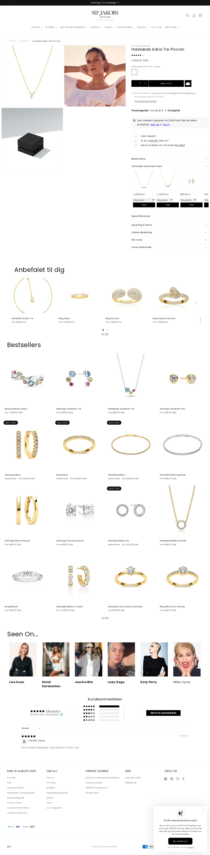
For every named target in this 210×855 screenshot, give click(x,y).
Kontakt (11, 777)
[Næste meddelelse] (202, 2)
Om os (50, 777)
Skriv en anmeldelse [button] (163, 713)
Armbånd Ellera (116, 475)
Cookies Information (18, 808)
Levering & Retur (16, 787)
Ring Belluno (11, 606)
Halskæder (24, 41)
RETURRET (180, 145)
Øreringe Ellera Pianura (17, 540)
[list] (105, 303)
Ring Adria (64, 318)
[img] (29, 736)
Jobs (49, 802)
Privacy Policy (14, 802)
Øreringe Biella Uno (118, 540)
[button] (37, 27)
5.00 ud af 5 (53, 711)
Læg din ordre (133, 777)
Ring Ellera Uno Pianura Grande (125, 606)
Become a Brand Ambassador (103, 777)
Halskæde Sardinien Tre (121, 409)
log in (166, 124)
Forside (12, 41)
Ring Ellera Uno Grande (172, 606)
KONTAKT (154, 140)
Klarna (50, 797)
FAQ (9, 782)
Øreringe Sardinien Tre (68, 409)
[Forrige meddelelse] (8, 2)
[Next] (195, 303)
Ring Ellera (62, 475)
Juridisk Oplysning (17, 813)
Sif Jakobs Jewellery (108, 847)
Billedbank (131, 782)
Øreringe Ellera (13, 475)
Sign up (155, 124)
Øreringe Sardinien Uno (172, 409)
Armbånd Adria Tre (22, 318)
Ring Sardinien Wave (16, 409)
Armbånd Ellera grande (173, 475)
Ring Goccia (112, 318)
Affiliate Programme (97, 787)
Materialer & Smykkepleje (20, 792)
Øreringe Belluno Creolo (69, 606)
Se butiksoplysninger (146, 101)
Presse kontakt (94, 782)
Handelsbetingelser (57, 792)
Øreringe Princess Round (70, 540)
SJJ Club (51, 782)
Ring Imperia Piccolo (164, 318)
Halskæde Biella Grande (173, 540)
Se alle (105, 333)
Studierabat (92, 792)
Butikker (51, 787)
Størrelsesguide (15, 797)
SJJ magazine (54, 808)
